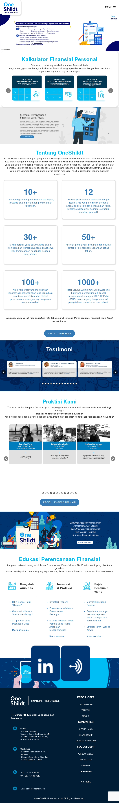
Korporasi (86, 759)
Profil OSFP (86, 697)
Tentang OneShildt (60, 152)
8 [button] (62, 383)
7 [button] (59, 383)
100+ (30, 281)
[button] (108, 7)
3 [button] (48, 383)
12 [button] (73, 383)
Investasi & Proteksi (64, 586)
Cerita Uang (86, 729)
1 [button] (43, 383)
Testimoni (59, 349)
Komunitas (86, 722)
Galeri (86, 715)
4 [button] (51, 383)
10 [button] (68, 383)
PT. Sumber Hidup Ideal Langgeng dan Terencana (32, 716)
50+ (88, 236)
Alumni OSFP (86, 734)
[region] (59, 32)
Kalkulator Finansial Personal (59, 59)
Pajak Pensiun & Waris (101, 587)
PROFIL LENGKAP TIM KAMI (59, 502)
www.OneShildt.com (44, 798)
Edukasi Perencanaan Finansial (59, 559)
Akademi (85, 765)
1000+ (88, 281)
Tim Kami (86, 710)
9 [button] (65, 383)
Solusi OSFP (86, 746)
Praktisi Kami (59, 401)
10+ (30, 191)
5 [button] (54, 383)
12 (88, 191)
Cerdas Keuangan (86, 740)
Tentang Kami (86, 704)
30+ (30, 236)
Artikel (86, 781)
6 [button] (57, 383)
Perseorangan (85, 753)
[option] (26, 89)
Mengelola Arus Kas (27, 586)
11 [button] (71, 383)
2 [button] (45, 383)
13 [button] (76, 383)
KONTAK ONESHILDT (59, 333)
